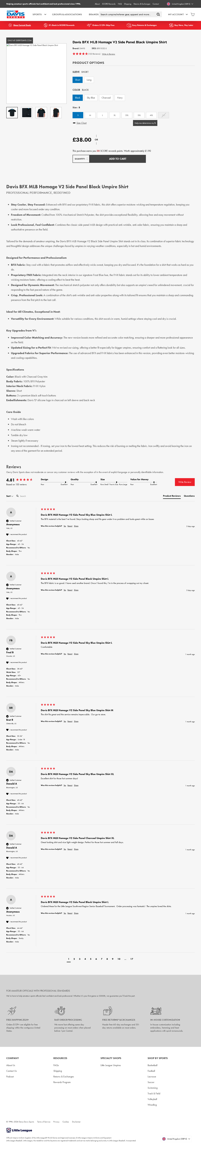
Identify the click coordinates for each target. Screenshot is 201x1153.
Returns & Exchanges (142, 4)
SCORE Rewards (109, 4)
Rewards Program (62, 1082)
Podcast (10, 1076)
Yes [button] (65, 526)
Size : (76, 107)
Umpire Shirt (116, 241)
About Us (10, 1065)
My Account (176, 14)
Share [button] (76, 526)
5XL (163, 115)
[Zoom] (36, 73)
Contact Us (11, 1071)
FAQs (56, 1065)
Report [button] (70, 526)
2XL (126, 115)
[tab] (172, 496)
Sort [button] (8, 496)
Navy (119, 97)
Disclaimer (76, 1121)
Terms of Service (43, 1121)
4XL (151, 115)
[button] (86, 54)
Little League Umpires (110, 1065)
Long (89, 79)
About (97, 4)
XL (115, 115)
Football (151, 1071)
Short (77, 79)
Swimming (153, 1087)
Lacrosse (152, 1076)
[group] (22, 480)
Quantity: (80, 158)
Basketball (152, 1065)
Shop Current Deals (22, 25)
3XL (139, 115)
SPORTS (37, 14)
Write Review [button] (184, 482)
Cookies (65, 1121)
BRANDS (94, 14)
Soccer (151, 1082)
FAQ (120, 4)
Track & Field (154, 1093)
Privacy (56, 1121)
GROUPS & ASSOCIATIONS (67, 14)
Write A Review (108, 54)
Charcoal (106, 97)
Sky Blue (91, 97)
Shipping (127, 4)
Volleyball (152, 1099)
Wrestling (152, 1104)
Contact (156, 4)
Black (77, 97)
